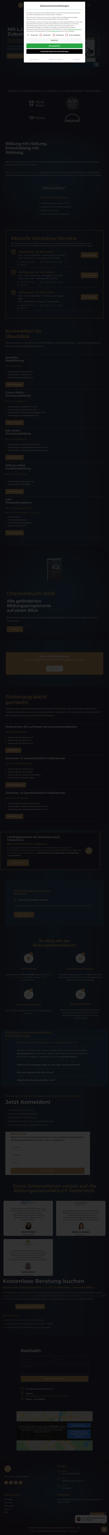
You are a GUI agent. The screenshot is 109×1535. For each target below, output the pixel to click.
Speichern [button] (54, 40)
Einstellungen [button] (54, 31)
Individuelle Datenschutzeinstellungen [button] (54, 51)
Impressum (76, 59)
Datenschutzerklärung (75, 29)
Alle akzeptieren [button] (54, 46)
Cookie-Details (33, 59)
